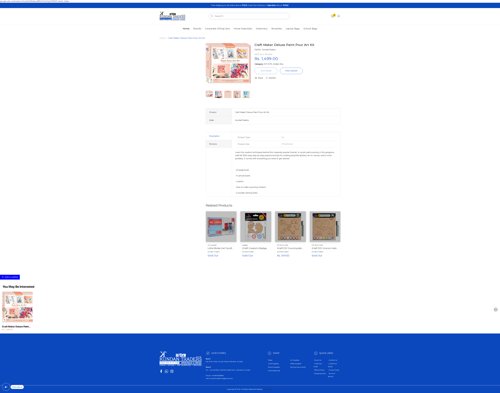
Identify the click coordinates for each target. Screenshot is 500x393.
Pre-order (291, 71)
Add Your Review (263, 54)
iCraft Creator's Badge (254, 248)
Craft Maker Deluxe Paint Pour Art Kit (15, 326)
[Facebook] (161, 371)
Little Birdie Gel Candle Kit (221, 248)
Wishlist (272, 78)
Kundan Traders (214, 252)
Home (163, 38)
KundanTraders (248, 252)
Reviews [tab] (213, 144)
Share (260, 78)
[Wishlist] (227, 260)
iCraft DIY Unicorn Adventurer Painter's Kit (325, 248)
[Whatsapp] (166, 371)
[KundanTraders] (173, 16)
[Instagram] (172, 371)
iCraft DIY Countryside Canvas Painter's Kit (290, 248)
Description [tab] (214, 136)
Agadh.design (268, 389)
